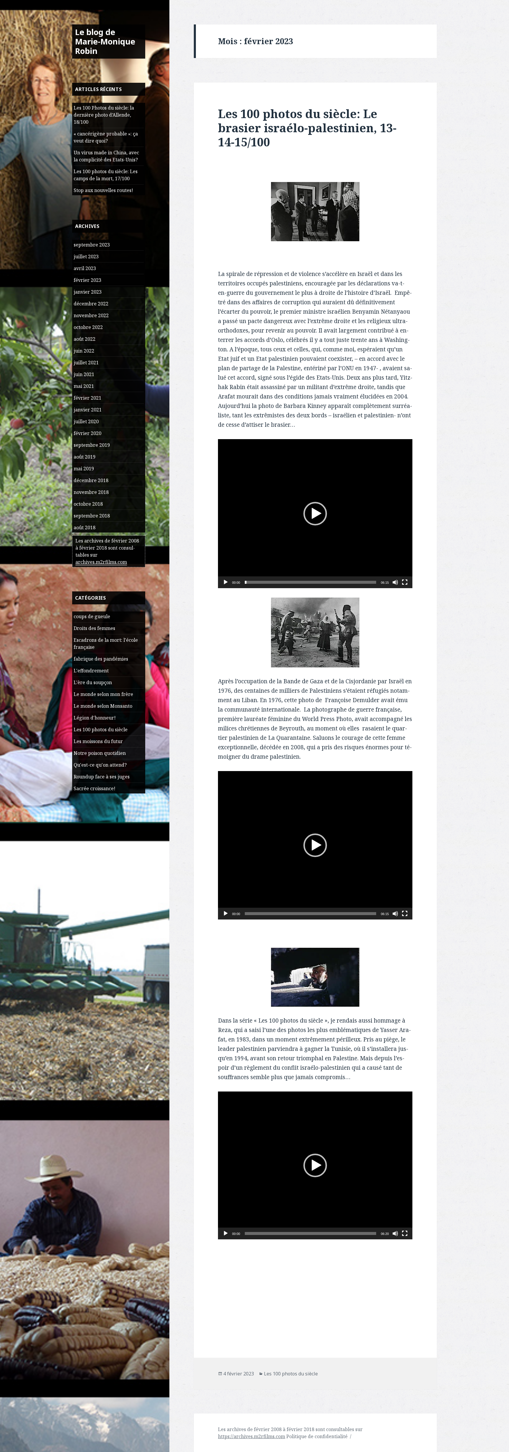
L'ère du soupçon (93, 682)
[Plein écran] (405, 582)
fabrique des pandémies (101, 659)
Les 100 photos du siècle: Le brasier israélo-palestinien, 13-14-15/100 (307, 128)
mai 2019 (84, 468)
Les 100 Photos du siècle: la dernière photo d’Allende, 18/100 (104, 115)
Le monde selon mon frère (103, 694)
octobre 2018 (88, 504)
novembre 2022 (91, 315)
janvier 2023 (88, 292)
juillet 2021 (86, 362)
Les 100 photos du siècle (101, 729)
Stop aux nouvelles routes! (103, 190)
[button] (315, 513)
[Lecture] (226, 582)
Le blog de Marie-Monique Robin (105, 41)
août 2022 (84, 339)
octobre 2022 (88, 327)
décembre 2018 (91, 480)
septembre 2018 (92, 515)
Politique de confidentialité (317, 1436)
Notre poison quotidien (100, 753)
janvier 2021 (88, 409)
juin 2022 (84, 351)
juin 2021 (84, 374)
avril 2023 (85, 268)
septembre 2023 (92, 245)
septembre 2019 (92, 445)
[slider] (310, 582)
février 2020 (87, 433)
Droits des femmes (94, 628)
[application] (315, 513)
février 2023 (87, 280)
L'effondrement (91, 670)
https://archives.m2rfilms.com (251, 1436)
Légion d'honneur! (95, 718)
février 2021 (87, 398)
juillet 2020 (86, 421)
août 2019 (84, 457)
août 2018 (84, 527)
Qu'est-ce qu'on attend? (100, 765)
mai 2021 (84, 386)
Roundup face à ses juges (102, 776)
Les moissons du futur (98, 741)
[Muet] (395, 582)
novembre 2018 (91, 492)
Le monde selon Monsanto (103, 706)
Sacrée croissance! (94, 788)
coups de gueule (92, 616)
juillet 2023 (86, 256)
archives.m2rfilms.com (101, 562)
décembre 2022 (91, 303)
